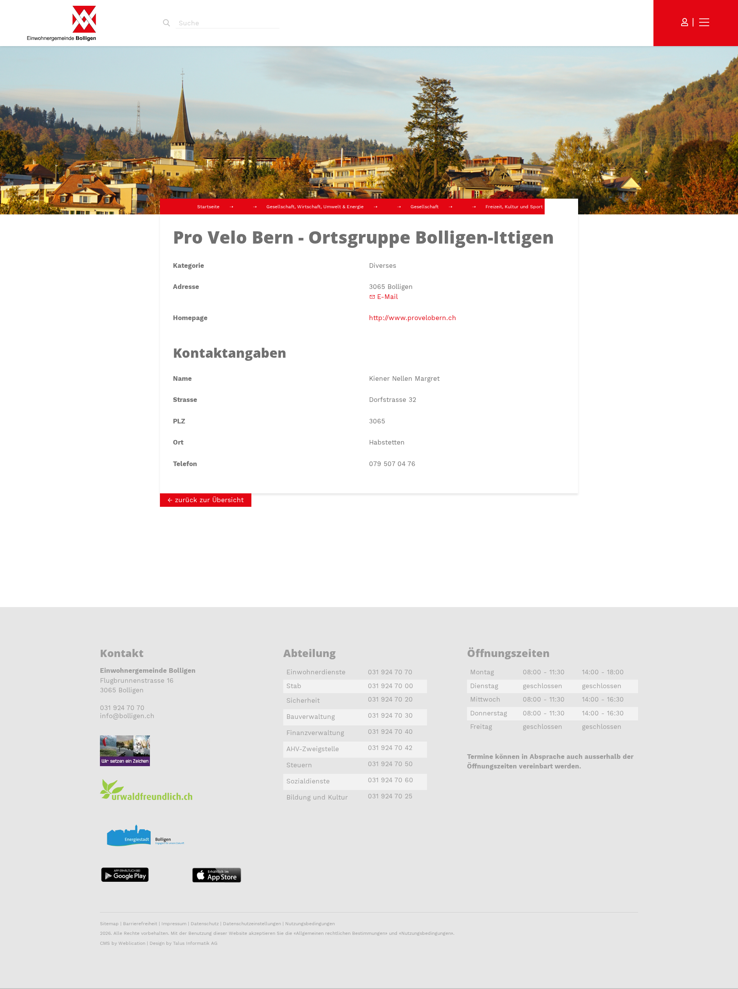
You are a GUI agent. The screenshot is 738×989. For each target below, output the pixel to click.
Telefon (185, 464)
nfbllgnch (128, 716)
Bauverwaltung (310, 716)
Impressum (173, 923)
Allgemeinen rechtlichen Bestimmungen (340, 933)
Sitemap (109, 923)
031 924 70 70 (122, 708)
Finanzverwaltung (315, 733)
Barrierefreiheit (141, 923)
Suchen (166, 23)
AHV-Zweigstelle (312, 749)
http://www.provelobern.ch (412, 318)
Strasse (185, 399)
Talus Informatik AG (195, 943)
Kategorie (188, 265)
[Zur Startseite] (61, 23)
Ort (178, 442)
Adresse (186, 286)
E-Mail (387, 296)
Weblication (131, 943)
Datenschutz (205, 923)
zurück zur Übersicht (209, 500)
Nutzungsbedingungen (310, 923)
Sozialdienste (308, 781)
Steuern (299, 765)
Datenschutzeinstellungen (252, 923)
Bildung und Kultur (317, 797)
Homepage (190, 318)
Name (182, 378)
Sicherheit (303, 700)
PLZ (179, 421)
